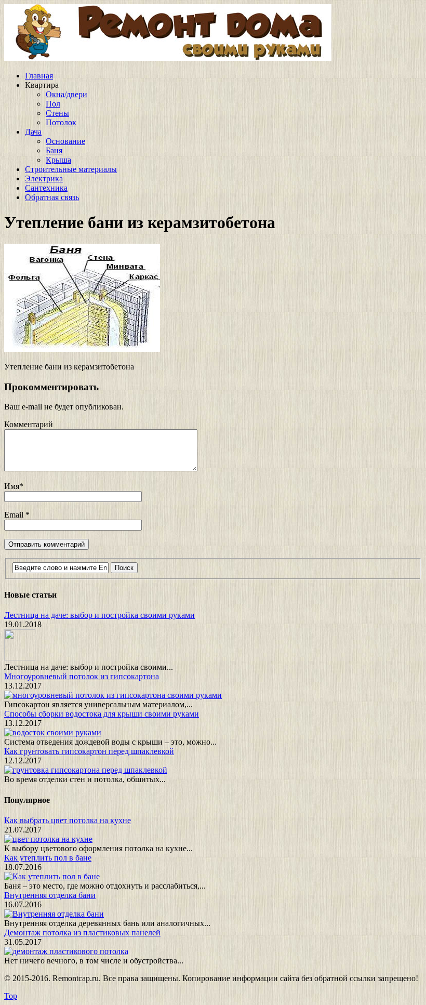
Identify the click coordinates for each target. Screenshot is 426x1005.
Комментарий (28, 424)
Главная (39, 75)
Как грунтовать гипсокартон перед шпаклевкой (89, 751)
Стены (57, 113)
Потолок (61, 122)
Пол (53, 103)
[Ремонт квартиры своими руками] (167, 58)
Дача (33, 131)
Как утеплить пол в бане (47, 857)
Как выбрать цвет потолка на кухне (67, 820)
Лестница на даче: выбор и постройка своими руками (99, 615)
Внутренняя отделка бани (50, 895)
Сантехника (46, 187)
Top (10, 995)
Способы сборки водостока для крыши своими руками (101, 713)
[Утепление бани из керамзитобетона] (82, 349)
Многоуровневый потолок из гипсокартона (81, 676)
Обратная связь (52, 197)
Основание (65, 141)
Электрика (44, 178)
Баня (54, 150)
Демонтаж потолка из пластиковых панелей (82, 932)
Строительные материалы (71, 169)
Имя (11, 486)
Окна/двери (66, 94)
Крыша (58, 159)
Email (14, 514)
